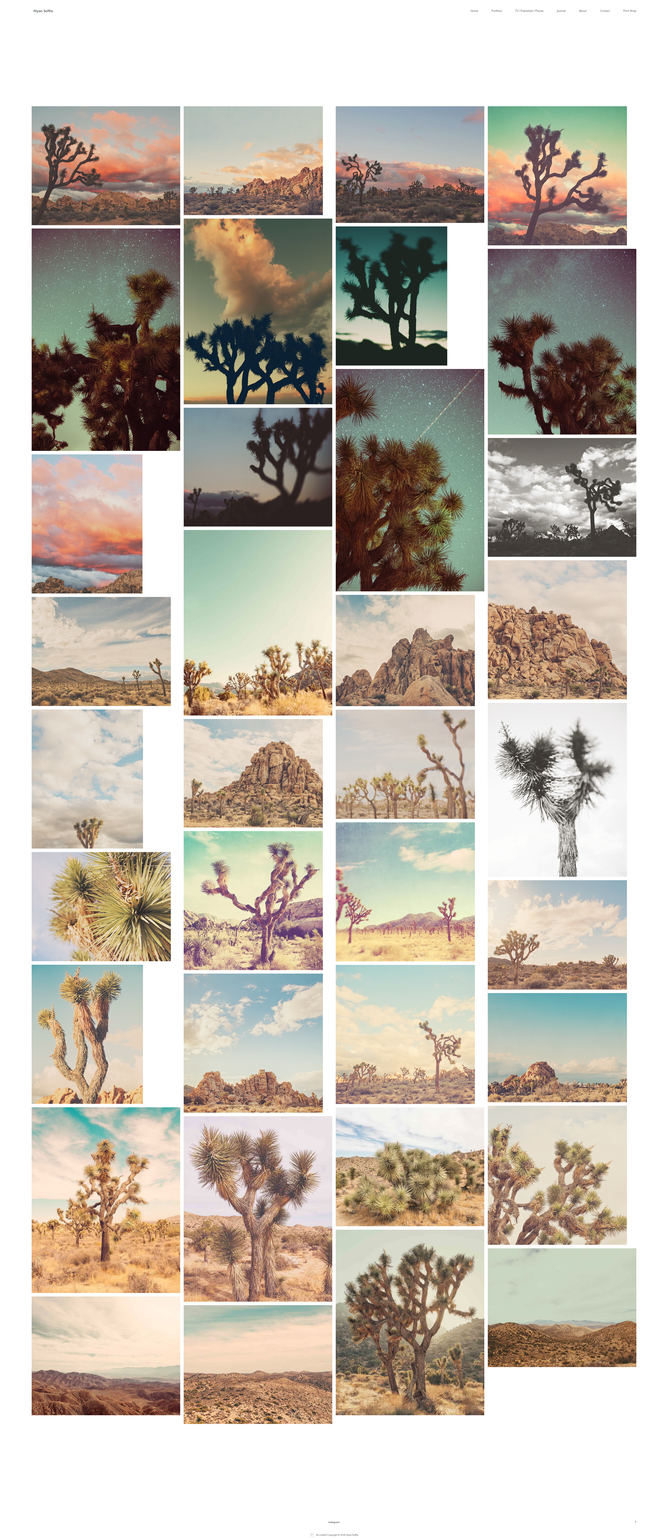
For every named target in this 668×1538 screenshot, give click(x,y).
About (583, 11)
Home (474, 11)
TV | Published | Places (529, 11)
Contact (605, 11)
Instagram (334, 1522)
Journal (561, 11)
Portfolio (496, 11)
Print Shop (629, 11)
